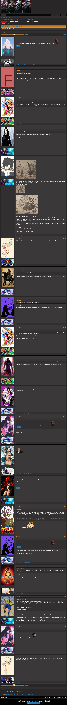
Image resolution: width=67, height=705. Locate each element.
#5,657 (64, 565)
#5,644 (64, 127)
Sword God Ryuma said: (21, 129)
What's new (16, 15)
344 (23, 34)
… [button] (6, 34)
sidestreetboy (7, 406)
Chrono (8, 377)
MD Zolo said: (19, 100)
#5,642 (64, 67)
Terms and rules (52, 697)
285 (18, 34)
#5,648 (64, 297)
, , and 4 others (26, 64)
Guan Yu (8, 288)
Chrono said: (19, 629)
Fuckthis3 (7, 87)
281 (9, 34)
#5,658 (64, 596)
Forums (3, 15)
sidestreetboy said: (20, 568)
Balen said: (19, 359)
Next (26, 34)
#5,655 (64, 506)
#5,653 (64, 446)
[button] (12, 15)
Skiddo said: (19, 70)
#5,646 (64, 238)
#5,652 (64, 416)
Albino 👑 (8, 117)
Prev (2, 34)
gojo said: (19, 330)
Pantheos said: (20, 270)
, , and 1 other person (25, 562)
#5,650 (64, 357)
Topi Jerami (8, 147)
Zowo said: (19, 419)
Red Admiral (8, 496)
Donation (9, 15)
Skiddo (8, 317)
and (22, 353)
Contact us (46, 697)
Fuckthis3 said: (20, 300)
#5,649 (64, 327)
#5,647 (64, 268)
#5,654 (64, 476)
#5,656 (64, 536)
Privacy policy (58, 697)
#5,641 (64, 37)
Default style (4, 697)
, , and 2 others (25, 235)
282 (11, 34)
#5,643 (64, 97)
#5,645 (64, 156)
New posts (3, 17)
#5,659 (64, 626)
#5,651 (64, 386)
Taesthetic (7, 258)
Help (63, 697)
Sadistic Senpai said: (21, 599)
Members (24, 15)
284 (16, 34)
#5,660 (64, 656)
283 (14, 34)
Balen (7, 436)
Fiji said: (18, 509)
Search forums (8, 17)
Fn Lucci (8, 616)
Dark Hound (8, 526)
